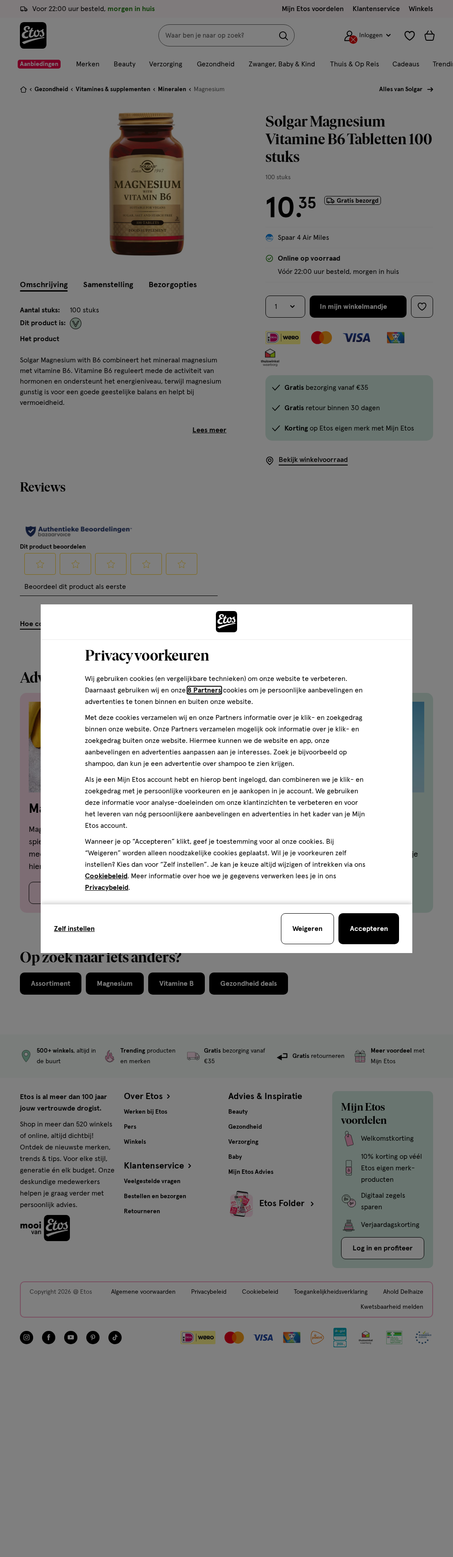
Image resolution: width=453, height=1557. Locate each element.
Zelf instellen (74, 928)
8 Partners (204, 690)
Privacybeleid (106, 887)
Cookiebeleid (106, 876)
